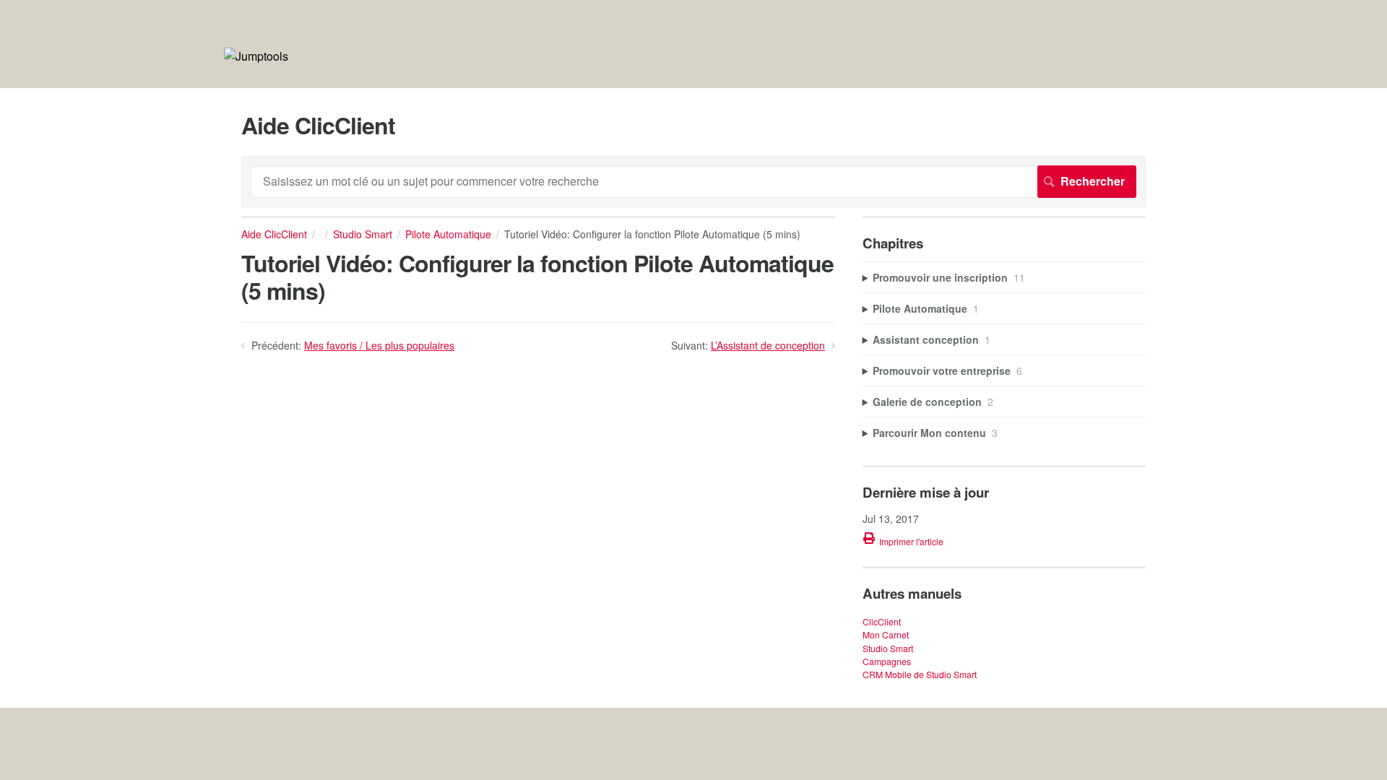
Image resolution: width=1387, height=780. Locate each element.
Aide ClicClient (274, 234)
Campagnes (887, 661)
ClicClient (882, 621)
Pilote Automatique (448, 234)
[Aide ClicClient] (256, 56)
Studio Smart (362, 234)
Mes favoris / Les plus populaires (379, 345)
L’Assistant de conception (768, 345)
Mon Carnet (886, 634)
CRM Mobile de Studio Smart (920, 674)
